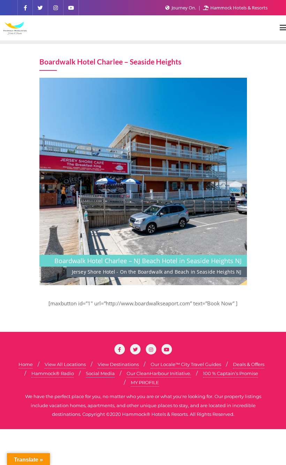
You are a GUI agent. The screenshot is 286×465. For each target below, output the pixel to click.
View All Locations (65, 364)
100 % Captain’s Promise (230, 373)
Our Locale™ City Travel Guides (186, 364)
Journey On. (184, 8)
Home (25, 364)
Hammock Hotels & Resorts (238, 8)
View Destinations (118, 364)
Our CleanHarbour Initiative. (159, 373)
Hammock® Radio (52, 373)
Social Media (100, 373)
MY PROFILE (145, 382)
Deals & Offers (248, 364)
